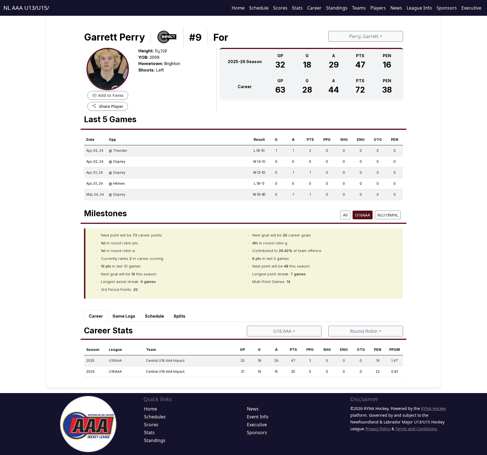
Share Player (107, 106)
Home (238, 8)
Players (378, 8)
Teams (359, 8)
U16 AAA (282, 331)
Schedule (259, 8)
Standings (336, 8)
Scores (280, 8)
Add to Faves (107, 95)
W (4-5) (259, 161)
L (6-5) (259, 150)
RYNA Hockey (433, 408)
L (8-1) (259, 183)
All (345, 215)
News (396, 8)
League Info (419, 8)
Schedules (155, 417)
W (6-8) (259, 194)
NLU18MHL (387, 215)
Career (314, 8)
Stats (297, 8)
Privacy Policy (377, 428)
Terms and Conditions (416, 428)
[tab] (96, 316)
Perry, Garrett (363, 36)
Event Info (258, 417)
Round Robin (364, 331)
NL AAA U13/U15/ (26, 8)
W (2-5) (259, 172)
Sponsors (447, 8)
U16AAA (362, 215)
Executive (471, 8)
